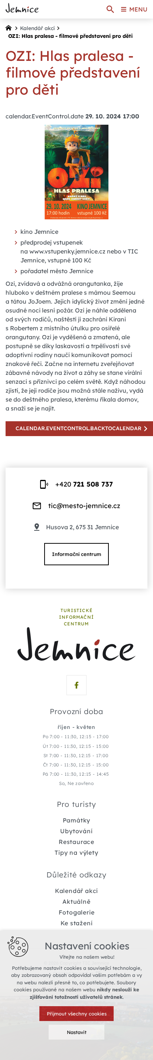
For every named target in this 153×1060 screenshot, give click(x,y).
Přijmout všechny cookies (77, 1014)
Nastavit (77, 1032)
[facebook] (76, 685)
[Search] (110, 9)
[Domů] (10, 27)
